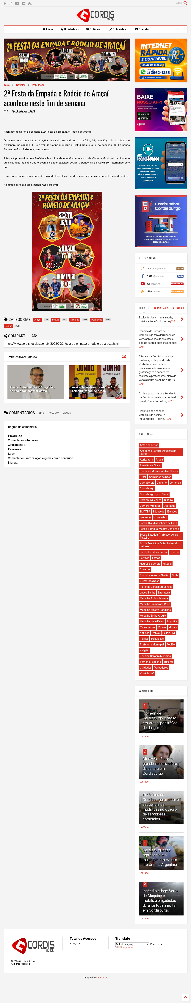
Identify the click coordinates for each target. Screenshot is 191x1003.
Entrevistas (160, 517)
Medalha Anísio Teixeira (154, 598)
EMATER (145, 511)
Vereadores (161, 667)
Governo (145, 569)
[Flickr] (24, 3)
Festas (156, 557)
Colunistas (119, 29)
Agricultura (146, 459)
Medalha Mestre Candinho (155, 609)
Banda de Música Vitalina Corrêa (159, 471)
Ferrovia (144, 557)
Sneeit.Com (102, 977)
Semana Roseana (150, 661)
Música (173, 627)
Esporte (174, 552)
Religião (144, 650)
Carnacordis (147, 482)
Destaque (169, 505)
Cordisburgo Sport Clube (154, 494)
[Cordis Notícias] (95, 20)
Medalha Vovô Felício (152, 621)
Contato (143, 29)
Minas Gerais (147, 627)
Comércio (175, 482)
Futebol (167, 563)
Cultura (168, 500)
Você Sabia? (147, 673)
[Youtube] (17, 3)
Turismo (168, 661)
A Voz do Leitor (149, 445)
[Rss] (30, 3)
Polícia (156, 632)
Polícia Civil (168, 632)
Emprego (145, 517)
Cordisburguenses (150, 500)
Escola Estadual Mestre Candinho (159, 528)
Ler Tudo (144, 736)
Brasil (143, 476)
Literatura (164, 592)
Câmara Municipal (150, 505)
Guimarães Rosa (149, 581)
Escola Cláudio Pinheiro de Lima (158, 523)
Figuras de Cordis (150, 563)
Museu (162, 627)
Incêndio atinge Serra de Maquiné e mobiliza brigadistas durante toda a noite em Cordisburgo (160, 900)
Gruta (175, 575)
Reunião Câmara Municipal (155, 656)
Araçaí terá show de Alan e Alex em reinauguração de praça (97, 389)
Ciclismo (162, 482)
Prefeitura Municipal (152, 644)
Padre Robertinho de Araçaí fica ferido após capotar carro (32, 389)
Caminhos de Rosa (160, 476)
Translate (128, 947)
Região (171, 644)
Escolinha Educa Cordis (153, 552)
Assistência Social (150, 465)
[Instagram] (10, 3)
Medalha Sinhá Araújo (153, 615)
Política (144, 638)
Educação (159, 511)
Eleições (172, 511)
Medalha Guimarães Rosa (155, 604)
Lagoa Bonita (147, 592)
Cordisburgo (147, 488)
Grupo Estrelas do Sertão (154, 575)
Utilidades (70, 29)
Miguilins (172, 621)
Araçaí (159, 459)
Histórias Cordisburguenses (156, 586)
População (38, 84)
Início (49, 29)
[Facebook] (5, 3)
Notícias (94, 29)
